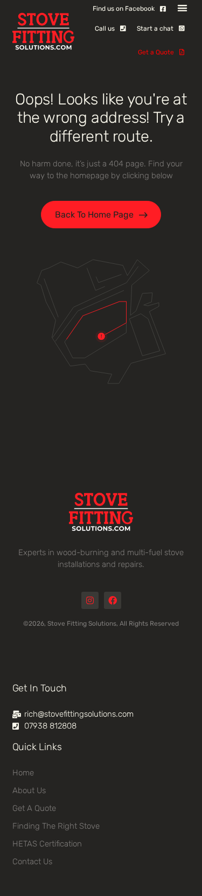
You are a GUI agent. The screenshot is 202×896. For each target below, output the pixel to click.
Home (23, 773)
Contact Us (32, 861)
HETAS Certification (47, 844)
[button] (182, 8)
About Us (29, 790)
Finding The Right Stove (56, 826)
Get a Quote (34, 808)
